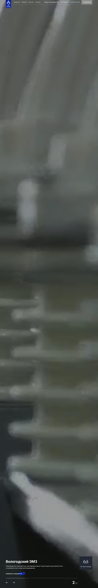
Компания (24, 2)
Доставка (31, 2)
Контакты (37, 2)
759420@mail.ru (64, 2)
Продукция (17, 2)
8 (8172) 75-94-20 (75, 2)
